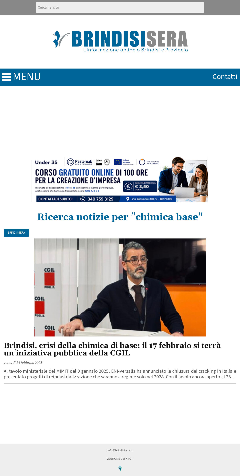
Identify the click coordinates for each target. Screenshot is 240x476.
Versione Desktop (120, 459)
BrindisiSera (16, 233)
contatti (224, 76)
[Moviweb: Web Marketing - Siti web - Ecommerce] (120, 474)
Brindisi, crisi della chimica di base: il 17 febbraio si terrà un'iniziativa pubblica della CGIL (112, 349)
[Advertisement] (120, 121)
